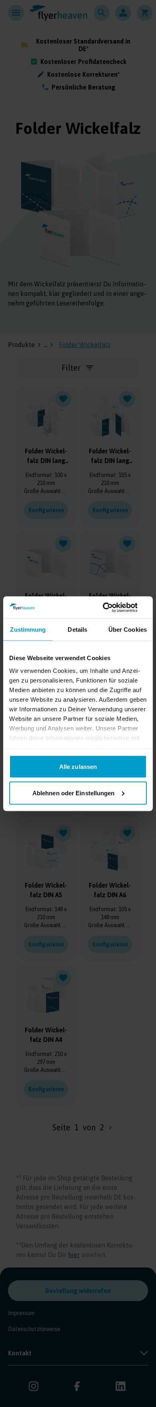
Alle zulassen (78, 766)
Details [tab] (77, 629)
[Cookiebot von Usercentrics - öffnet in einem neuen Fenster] (112, 607)
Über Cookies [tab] (127, 629)
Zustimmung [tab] (28, 629)
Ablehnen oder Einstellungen (73, 792)
